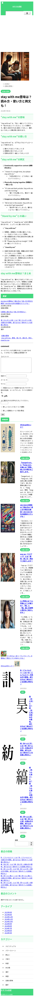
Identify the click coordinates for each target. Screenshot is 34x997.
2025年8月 (8, 914)
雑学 (6, 985)
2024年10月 (9, 921)
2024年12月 (9, 917)
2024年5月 (8, 933)
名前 (3, 376)
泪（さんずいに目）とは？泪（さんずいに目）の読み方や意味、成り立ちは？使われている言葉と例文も (16, 322)
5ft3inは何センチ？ (25, 426)
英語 (6, 976)
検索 (16, 840)
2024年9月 (8, 924)
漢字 (6, 972)
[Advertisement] (17, 34)
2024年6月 (8, 930)
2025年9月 (8, 912)
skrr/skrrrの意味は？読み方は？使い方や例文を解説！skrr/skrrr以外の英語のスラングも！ (17, 302)
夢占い (7, 955)
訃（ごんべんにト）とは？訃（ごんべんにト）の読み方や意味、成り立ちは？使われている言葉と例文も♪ (26, 677)
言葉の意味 (5, 335)
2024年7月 (8, 928)
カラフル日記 (17, 6)
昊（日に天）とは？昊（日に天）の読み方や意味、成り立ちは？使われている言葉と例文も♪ (16, 865)
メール (4, 380)
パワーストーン (10, 950)
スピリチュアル (10, 946)
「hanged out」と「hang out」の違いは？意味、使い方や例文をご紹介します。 (26, 467)
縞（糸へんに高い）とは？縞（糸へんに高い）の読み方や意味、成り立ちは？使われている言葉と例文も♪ (16, 878)
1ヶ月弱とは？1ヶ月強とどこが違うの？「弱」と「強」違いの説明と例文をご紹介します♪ (26, 607)
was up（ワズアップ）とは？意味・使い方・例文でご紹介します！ (26, 557)
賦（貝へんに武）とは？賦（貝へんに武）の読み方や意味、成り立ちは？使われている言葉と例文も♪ (26, 822)
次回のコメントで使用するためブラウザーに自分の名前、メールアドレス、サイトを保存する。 (17, 390)
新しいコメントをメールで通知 (13, 407)
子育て (7, 959)
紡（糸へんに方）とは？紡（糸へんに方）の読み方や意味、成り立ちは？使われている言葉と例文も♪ (26, 749)
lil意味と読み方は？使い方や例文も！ (13, 312)
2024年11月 (9, 919)
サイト (3, 384)
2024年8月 (8, 926)
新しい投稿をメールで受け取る (13, 410)
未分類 (7, 968)
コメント (5, 356)
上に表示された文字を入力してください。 (15, 400)
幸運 (6, 963)
